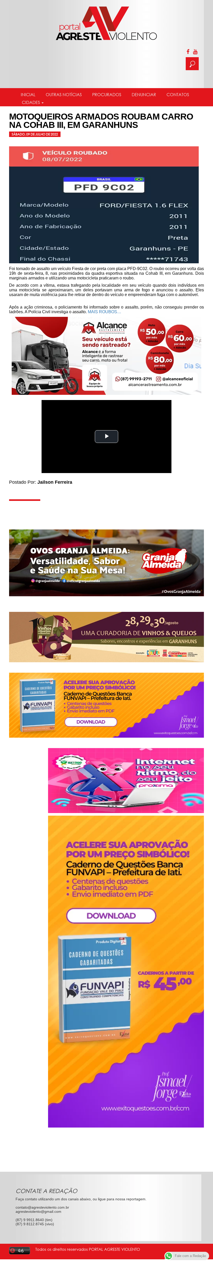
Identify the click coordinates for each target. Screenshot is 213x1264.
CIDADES (31, 102)
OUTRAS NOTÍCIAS (64, 94)
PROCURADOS (106, 94)
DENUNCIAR (144, 94)
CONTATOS (178, 94)
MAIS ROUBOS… (104, 312)
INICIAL (28, 94)
